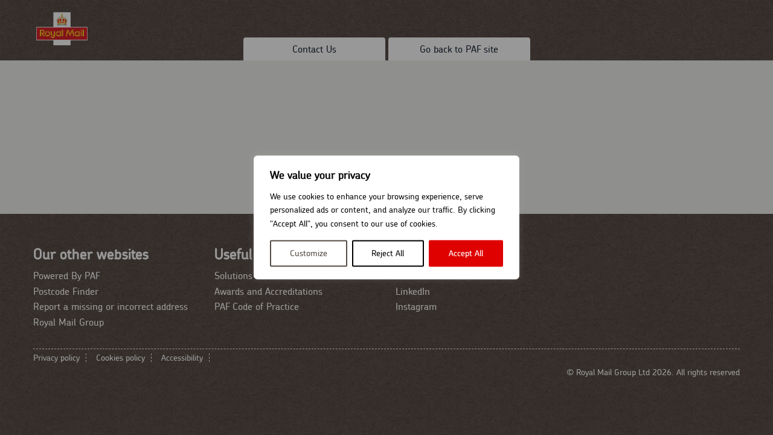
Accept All (466, 253)
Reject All (387, 253)
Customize (308, 253)
